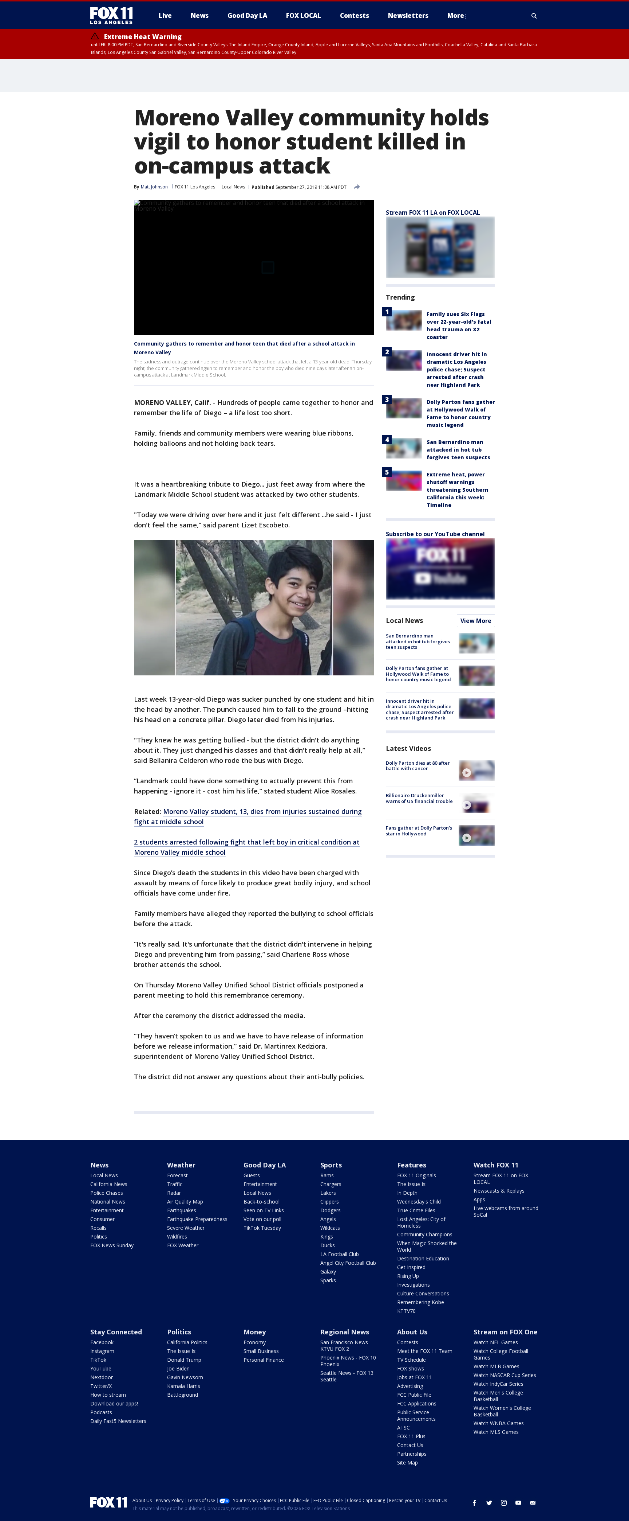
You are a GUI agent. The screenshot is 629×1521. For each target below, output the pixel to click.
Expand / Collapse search (534, 15)
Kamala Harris (183, 1385)
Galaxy (328, 1271)
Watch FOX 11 (496, 1165)
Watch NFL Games (496, 1342)
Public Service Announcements (416, 1415)
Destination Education (423, 1258)
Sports (331, 1165)
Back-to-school (262, 1201)
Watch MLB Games (496, 1366)
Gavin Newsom (185, 1377)
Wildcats (330, 1227)
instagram (504, 1503)
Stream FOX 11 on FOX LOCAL (501, 1178)
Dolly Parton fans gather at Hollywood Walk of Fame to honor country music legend (418, 674)
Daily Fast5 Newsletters (118, 1420)
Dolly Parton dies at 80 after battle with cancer (418, 766)
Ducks (327, 1245)
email (533, 1503)
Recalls (98, 1227)
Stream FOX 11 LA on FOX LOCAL (433, 212)
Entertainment (107, 1210)
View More (475, 621)
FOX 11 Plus (411, 1436)
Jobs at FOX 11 (414, 1377)
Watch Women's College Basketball (502, 1411)
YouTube (100, 1368)
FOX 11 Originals (416, 1175)
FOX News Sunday (112, 1245)
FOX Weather (182, 1245)
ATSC (403, 1427)
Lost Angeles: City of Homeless (421, 1222)
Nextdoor (101, 1377)
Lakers (328, 1192)
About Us (412, 1331)
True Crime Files (416, 1210)
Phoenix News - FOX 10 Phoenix (348, 1361)
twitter (489, 1503)
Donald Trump (184, 1359)
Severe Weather (186, 1227)
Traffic (174, 1184)
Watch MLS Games (496, 1431)
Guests (252, 1175)
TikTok (98, 1359)
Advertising (410, 1385)
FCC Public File (414, 1394)
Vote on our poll (262, 1219)
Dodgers (330, 1210)
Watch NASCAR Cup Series (505, 1375)
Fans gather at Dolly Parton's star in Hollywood (419, 830)
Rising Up (408, 1275)
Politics (98, 1236)
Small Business (261, 1351)
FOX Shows (410, 1368)
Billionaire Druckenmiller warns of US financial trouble (419, 798)
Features (411, 1165)
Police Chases (106, 1192)
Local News (233, 187)
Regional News (344, 1331)
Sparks (328, 1280)
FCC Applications (416, 1403)
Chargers (330, 1184)
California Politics (187, 1342)
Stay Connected (116, 1331)
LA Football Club (339, 1254)
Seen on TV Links (264, 1210)
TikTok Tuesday (262, 1227)
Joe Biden (178, 1368)
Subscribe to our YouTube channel (435, 534)
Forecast (177, 1175)
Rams (327, 1175)
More (455, 15)
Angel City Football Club (348, 1262)
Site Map (407, 1462)
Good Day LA (265, 1165)
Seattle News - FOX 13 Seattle (346, 1376)
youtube (518, 1503)
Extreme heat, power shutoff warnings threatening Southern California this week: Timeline (457, 489)
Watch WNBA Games (499, 1423)
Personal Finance (264, 1359)
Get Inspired (411, 1267)
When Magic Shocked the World (427, 1246)
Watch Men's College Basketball (498, 1396)
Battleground (182, 1394)
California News (108, 1184)
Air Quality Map (185, 1201)
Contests (407, 1342)
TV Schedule (411, 1359)
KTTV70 (406, 1310)
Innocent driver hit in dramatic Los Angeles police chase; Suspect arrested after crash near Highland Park (457, 369)
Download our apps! (114, 1403)
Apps (479, 1199)
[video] (477, 770)
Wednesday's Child (419, 1201)
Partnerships (412, 1453)
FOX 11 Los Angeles (195, 187)
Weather (181, 1165)
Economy (255, 1342)
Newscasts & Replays (499, 1190)
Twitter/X (101, 1385)
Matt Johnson (154, 187)
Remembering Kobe (420, 1302)
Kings (326, 1236)
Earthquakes (181, 1210)
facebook (474, 1503)
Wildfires (177, 1236)
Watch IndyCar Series (498, 1383)
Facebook (102, 1342)
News (99, 1165)
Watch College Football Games (501, 1354)
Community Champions (424, 1234)
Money (255, 1331)
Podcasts (101, 1412)
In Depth (407, 1192)
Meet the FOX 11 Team (424, 1351)
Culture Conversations (423, 1293)
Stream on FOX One (506, 1331)
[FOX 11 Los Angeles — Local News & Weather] (114, 15)
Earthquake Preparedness (197, 1219)
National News (107, 1201)
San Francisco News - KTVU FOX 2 (345, 1345)
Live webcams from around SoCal (506, 1211)
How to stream (108, 1394)
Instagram (102, 1351)
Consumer (102, 1219)
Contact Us (410, 1445)
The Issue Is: (412, 1184)
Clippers (329, 1201)
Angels (328, 1219)
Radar (174, 1192)
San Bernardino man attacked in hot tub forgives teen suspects (458, 449)
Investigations (413, 1284)
